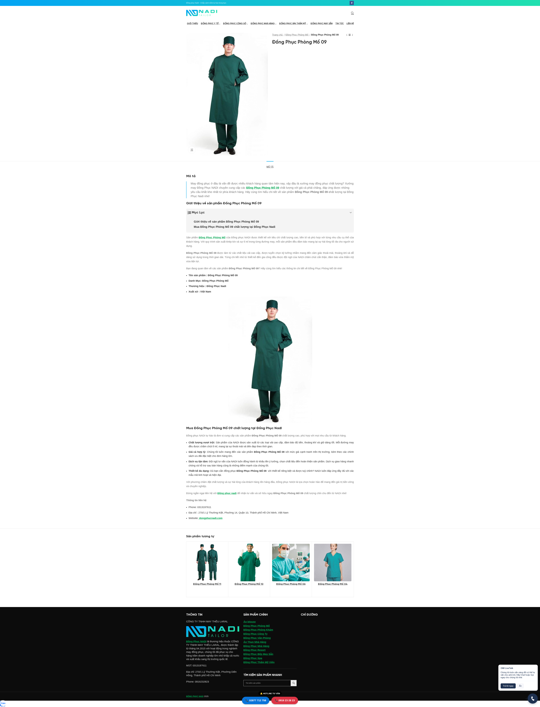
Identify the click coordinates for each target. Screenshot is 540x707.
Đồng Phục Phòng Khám (258, 629)
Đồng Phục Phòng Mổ (297, 34)
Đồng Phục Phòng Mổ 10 (249, 584)
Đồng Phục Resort (254, 650)
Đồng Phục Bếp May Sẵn (258, 654)
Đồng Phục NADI (196, 641)
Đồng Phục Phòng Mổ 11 (207, 584)
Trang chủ (277, 34)
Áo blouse (249, 621)
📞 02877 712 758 (255, 700)
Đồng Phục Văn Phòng (257, 638)
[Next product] (352, 34)
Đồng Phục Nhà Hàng (256, 646)
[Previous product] (346, 34)
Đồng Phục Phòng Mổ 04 (332, 584)
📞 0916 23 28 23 (285, 700)
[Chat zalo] (3, 703)
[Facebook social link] (352, 3)
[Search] (352, 13)
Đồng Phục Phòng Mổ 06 (291, 584)
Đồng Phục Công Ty (255, 633)
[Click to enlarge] (191, 149)
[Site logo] (201, 12)
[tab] (270, 165)
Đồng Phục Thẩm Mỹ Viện (258, 662)
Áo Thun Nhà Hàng (254, 642)
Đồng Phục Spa (252, 658)
